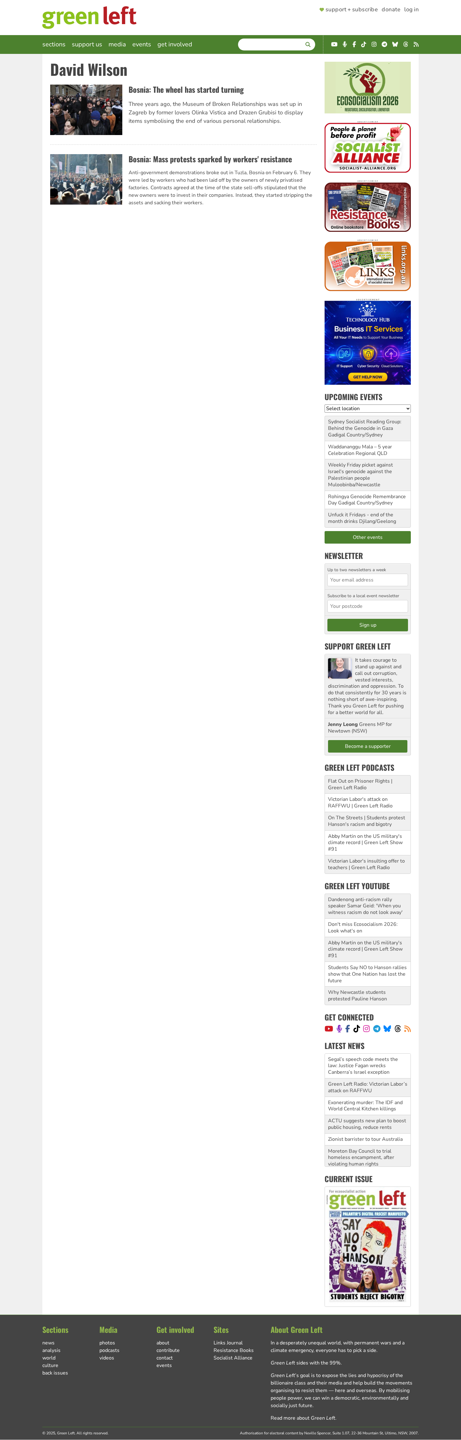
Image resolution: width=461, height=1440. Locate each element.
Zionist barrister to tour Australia (365, 1136)
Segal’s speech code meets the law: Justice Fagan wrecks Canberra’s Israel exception (363, 1063)
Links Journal (228, 1342)
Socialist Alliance (233, 1357)
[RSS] (407, 1028)
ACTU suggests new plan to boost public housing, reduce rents (367, 1121)
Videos (106, 1357)
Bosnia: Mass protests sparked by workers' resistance (210, 158)
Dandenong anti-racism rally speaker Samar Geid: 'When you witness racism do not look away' (365, 906)
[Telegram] (376, 1028)
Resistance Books (234, 1350)
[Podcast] (339, 1028)
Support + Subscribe (352, 9)
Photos (107, 1342)
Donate (391, 9)
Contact (164, 1357)
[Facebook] (347, 1028)
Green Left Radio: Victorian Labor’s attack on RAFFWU (367, 1085)
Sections (54, 44)
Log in (411, 9)
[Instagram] (366, 1028)
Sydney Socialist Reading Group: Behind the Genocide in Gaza (364, 425)
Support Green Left (358, 646)
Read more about (303, 1418)
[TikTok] (356, 1028)
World (49, 1357)
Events (141, 44)
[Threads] (398, 1028)
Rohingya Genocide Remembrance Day (367, 500)
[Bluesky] (387, 1028)
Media (117, 44)
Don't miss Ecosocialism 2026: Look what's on (363, 927)
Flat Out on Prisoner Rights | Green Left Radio (360, 784)
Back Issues (55, 1373)
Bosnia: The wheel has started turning (186, 89)
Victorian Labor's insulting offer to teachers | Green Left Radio (366, 864)
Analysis (51, 1350)
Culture (50, 1365)
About (162, 1342)
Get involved (174, 44)
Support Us (87, 44)
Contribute (168, 1350)
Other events (368, 537)
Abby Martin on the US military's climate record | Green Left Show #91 (365, 843)
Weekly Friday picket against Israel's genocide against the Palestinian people (360, 472)
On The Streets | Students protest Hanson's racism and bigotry (366, 821)
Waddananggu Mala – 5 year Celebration (360, 450)
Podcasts (109, 1350)
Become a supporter (368, 746)
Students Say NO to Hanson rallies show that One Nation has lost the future (367, 974)
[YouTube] (329, 1028)
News (48, 1342)
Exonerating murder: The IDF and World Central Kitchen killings (365, 1103)
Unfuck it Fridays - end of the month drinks (360, 518)
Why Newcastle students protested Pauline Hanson (357, 995)
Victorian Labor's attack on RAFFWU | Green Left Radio (360, 802)
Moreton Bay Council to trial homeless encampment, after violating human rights (361, 1155)
